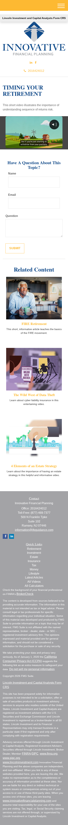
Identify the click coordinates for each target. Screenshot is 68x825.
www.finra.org (48, 753)
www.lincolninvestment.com (20, 762)
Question (11, 215)
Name (12, 173)
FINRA (26, 753)
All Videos (34, 581)
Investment (34, 552)
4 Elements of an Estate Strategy (34, 465)
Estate (34, 556)
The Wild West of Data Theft (34, 394)
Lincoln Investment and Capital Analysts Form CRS (34, 18)
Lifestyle (34, 573)
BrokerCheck (25, 593)
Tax (34, 565)
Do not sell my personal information (32, 669)
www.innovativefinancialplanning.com (27, 800)
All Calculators (34, 585)
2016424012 (36, 70)
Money (34, 569)
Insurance (34, 561)
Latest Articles (34, 577)
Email (12, 194)
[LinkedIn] (31, 63)
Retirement (34, 548)
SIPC (35, 753)
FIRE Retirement (34, 323)
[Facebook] (35, 63)
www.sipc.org (11, 757)
